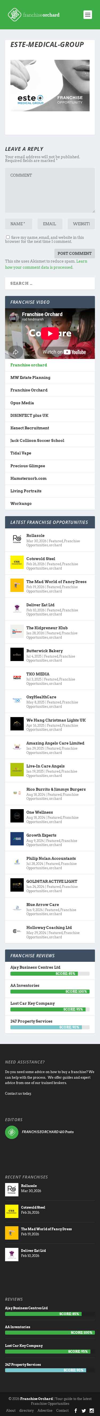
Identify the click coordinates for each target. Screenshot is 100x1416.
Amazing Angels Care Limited (55, 743)
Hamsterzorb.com (28, 478)
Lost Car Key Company (32, 1003)
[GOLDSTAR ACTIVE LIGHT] (17, 885)
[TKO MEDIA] (17, 677)
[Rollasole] (17, 539)
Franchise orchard (28, 365)
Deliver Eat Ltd (40, 605)
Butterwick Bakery (44, 651)
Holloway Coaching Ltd (49, 927)
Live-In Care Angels (45, 766)
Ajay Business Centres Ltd (35, 967)
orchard (55, 545)
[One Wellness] (17, 815)
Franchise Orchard (29, 390)
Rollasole (35, 535)
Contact (62, 1411)
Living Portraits (26, 491)
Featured (56, 541)
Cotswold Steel (40, 559)
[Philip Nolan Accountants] (17, 862)
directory (26, 1411)
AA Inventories (24, 985)
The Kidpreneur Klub (47, 628)
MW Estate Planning (30, 377)
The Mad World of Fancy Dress (56, 582)
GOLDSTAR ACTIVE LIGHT (51, 881)
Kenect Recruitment (29, 428)
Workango (21, 503)
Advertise (45, 1411)
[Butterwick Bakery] (17, 654)
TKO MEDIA (37, 674)
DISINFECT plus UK (29, 415)
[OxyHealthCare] (17, 700)
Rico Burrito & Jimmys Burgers (56, 789)
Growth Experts (41, 835)
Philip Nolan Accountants (51, 858)
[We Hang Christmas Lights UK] (17, 723)
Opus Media (22, 403)
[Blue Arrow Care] (17, 908)
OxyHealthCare (41, 697)
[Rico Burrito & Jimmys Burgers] (17, 793)
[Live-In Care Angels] (17, 769)
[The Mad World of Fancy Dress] (17, 585)
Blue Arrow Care (42, 905)
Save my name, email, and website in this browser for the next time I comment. (44, 239)
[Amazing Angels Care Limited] (17, 746)
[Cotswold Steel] (17, 562)
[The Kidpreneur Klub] (17, 631)
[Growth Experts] (17, 838)
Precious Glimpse (27, 466)
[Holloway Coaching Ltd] (17, 931)
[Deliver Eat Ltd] (17, 608)
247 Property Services (31, 1021)
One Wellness (39, 812)
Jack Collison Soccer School (37, 440)
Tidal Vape (20, 453)
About (10, 1411)
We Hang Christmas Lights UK (56, 720)
